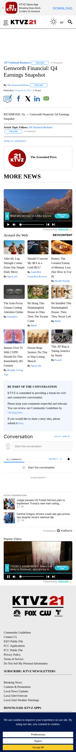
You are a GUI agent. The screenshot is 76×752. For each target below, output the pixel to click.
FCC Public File (13, 650)
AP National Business (40, 127)
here (20, 423)
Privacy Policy (12, 654)
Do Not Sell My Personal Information (26, 663)
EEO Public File (13, 641)
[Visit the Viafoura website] (64, 530)
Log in (57, 436)
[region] (38, 484)
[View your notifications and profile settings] (68, 459)
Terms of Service (13, 659)
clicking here (15, 412)
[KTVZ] (25, 22)
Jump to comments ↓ (16, 140)
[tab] (14, 459)
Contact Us (10, 636)
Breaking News (13, 682)
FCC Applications (14, 645)
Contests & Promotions (17, 686)
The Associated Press (18, 85)
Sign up (66, 436)
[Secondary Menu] (8, 21)
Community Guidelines (17, 632)
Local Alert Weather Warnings (21, 700)
